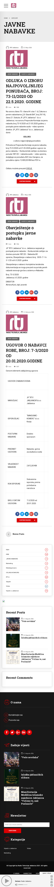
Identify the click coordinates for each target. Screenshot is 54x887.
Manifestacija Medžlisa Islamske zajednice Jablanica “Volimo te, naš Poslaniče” (32, 797)
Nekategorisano (26, 568)
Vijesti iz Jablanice (28, 74)
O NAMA (16, 873)
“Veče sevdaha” (30, 757)
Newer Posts (18, 534)
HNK (26, 554)
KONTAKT (39, 873)
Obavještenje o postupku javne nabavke (21, 233)
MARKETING (27, 873)
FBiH (26, 550)
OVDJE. (29, 168)
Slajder (26, 582)
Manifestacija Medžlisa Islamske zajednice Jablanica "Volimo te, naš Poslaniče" (33, 658)
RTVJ (26, 577)
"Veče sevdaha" (28, 621)
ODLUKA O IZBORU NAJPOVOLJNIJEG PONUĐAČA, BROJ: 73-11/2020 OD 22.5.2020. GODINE (24, 91)
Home (6, 18)
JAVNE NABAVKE (12, 74)
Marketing (26, 563)
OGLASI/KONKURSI (26, 572)
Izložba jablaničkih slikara (34, 638)
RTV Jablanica (14, 47)
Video (26, 586)
